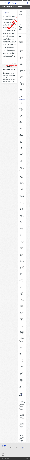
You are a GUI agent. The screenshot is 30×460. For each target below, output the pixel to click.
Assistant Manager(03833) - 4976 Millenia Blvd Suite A (9, 11)
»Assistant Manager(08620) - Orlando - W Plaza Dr (8, 73)
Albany (21, 103)
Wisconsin (21, 96)
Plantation (21, 306)
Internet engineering (21, 405)
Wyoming (21, 98)
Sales (20, 428)
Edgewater (21, 154)
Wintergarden (22, 387)
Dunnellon (21, 153)
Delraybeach (21, 147)
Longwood (21, 228)
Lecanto (21, 222)
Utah (21, 91)
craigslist (24, 446)
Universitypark (22, 375)
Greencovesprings (22, 178)
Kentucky (21, 58)
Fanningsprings (22, 161)
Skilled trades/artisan (21, 436)
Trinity (21, 374)
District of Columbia (21, 46)
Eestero (21, 155)
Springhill (21, 349)
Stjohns (21, 354)
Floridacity (21, 167)
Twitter (3, 453)
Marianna (21, 236)
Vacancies (17, 446)
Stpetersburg (21, 355)
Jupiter (21, 201)
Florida (5, 12)
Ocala (21, 274)
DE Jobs (24, 449)
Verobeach (21, 379)
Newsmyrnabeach (22, 261)
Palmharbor (21, 294)
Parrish (21, 299)
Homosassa (21, 191)
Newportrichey (22, 259)
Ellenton (21, 156)
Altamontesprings (22, 104)
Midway (21, 248)
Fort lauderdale (22, 168)
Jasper (21, 197)
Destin (21, 149)
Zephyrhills (21, 393)
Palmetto (21, 293)
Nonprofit (21, 419)
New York (21, 78)
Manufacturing (22, 418)
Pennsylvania (22, 83)
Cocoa (21, 129)
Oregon (21, 82)
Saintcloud (21, 333)
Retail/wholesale (22, 423)
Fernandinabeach (22, 162)
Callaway (21, 121)
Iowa (21, 52)
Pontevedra (21, 314)
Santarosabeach (22, 338)
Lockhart (21, 227)
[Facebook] (12, 63)
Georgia (21, 50)
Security (21, 427)
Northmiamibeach (22, 268)
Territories (21, 89)
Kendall (21, 202)
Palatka (21, 286)
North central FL (22, 209)
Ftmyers (21, 176)
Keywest (21, 204)
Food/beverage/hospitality (22, 408)
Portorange (21, 318)
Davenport (21, 140)
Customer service (22, 400)
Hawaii (21, 51)
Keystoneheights (22, 203)
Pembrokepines (22, 300)
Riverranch (21, 326)
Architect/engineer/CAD (22, 403)
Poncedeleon (21, 313)
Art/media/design (22, 417)
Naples (21, 255)
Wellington (21, 380)
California (21, 42)
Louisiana (21, 59)
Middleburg (21, 247)
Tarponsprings (21, 366)
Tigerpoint (21, 372)
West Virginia (22, 97)
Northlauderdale (22, 266)
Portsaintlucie (22, 320)
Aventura (21, 109)
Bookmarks (27, 0)
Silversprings (21, 346)
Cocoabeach (21, 130)
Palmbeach (21, 288)
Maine (21, 63)
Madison (21, 234)
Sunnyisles (21, 359)
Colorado (21, 43)
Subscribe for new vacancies (11, 65)
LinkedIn (3, 454)
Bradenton (21, 116)
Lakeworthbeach (22, 216)
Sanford (21, 337)
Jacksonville (22, 195)
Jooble (23, 448)
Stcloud (21, 353)
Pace (20, 285)
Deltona (21, 148)
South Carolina (22, 85)
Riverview (21, 327)
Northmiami (21, 267)
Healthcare (21, 410)
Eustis (21, 160)
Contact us (10, 447)
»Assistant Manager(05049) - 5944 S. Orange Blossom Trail (9, 69)
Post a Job (23, 0)
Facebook (3, 455)
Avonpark (21, 110)
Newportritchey (22, 260)
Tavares (21, 367)
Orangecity (21, 279)
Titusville (21, 373)
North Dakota (22, 71)
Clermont (21, 127)
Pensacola (21, 301)
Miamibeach (21, 242)
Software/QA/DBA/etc (22, 430)
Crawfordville (21, 135)
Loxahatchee (21, 229)
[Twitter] (14, 63)
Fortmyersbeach (22, 171)
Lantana (21, 217)
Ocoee (21, 275)
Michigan (21, 64)
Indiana (21, 56)
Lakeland (21, 210)
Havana (21, 184)
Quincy (21, 325)
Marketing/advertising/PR (22, 416)
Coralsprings (21, 134)
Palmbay (21, 287)
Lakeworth (21, 215)
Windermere (21, 386)
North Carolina (22, 70)
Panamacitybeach (22, 298)
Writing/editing (22, 440)
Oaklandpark (21, 273)
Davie (21, 141)
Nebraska (21, 72)
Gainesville (21, 177)
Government (21, 409)
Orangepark (21, 280)
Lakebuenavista (22, 208)
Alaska (21, 37)
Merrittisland (21, 240)
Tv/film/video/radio (22, 434)
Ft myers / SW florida (21, 170)
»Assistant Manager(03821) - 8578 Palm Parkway (8, 71)
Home (10, 446)
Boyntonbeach (21, 115)
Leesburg (21, 223)
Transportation (22, 437)
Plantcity (21, 307)
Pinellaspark (21, 305)
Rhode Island (22, 84)
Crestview (21, 136)
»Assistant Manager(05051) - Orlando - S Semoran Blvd (9, 75)
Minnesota (21, 65)
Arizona (21, 41)
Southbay (21, 348)
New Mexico (22, 76)
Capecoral (21, 122)
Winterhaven (21, 388)
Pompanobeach (22, 312)
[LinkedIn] (15, 63)
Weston (21, 381)
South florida (22, 241)
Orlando (7, 12)
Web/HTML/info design (21, 439)
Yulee (21, 392)
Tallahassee (21, 361)
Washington (22, 95)
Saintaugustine (22, 332)
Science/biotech (22, 426)
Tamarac (21, 362)
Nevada (21, 77)
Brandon (21, 117)
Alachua (21, 102)
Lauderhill (21, 221)
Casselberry (21, 123)
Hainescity (21, 182)
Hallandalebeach (22, 183)
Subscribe (17, 448)
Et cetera (20, 31)
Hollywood (21, 189)
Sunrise (21, 360)
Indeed (24, 447)
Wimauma (21, 385)
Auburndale (21, 108)
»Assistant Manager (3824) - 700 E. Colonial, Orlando (9, 79)
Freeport (21, 175)
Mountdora (21, 253)
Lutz (20, 230)
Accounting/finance (21, 397)
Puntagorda (21, 324)
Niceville (21, 262)
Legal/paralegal (22, 414)
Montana (21, 69)
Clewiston (21, 128)
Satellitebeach (21, 341)
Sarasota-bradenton (21, 340)
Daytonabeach (21, 142)
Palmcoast (21, 292)
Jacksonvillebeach (22, 196)
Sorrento (21, 347)
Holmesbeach (21, 190)
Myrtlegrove (21, 254)
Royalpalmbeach (22, 331)
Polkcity (21, 311)
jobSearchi (6, 448)
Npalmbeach (21, 272)
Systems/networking (21, 425)
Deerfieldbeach (22, 143)
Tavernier (21, 368)
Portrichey (21, 319)
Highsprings (21, 188)
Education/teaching (22, 401)
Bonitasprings (21, 114)
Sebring (21, 342)
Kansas (21, 57)
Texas (21, 90)
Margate (21, 235)
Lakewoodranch (22, 214)
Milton (21, 249)
